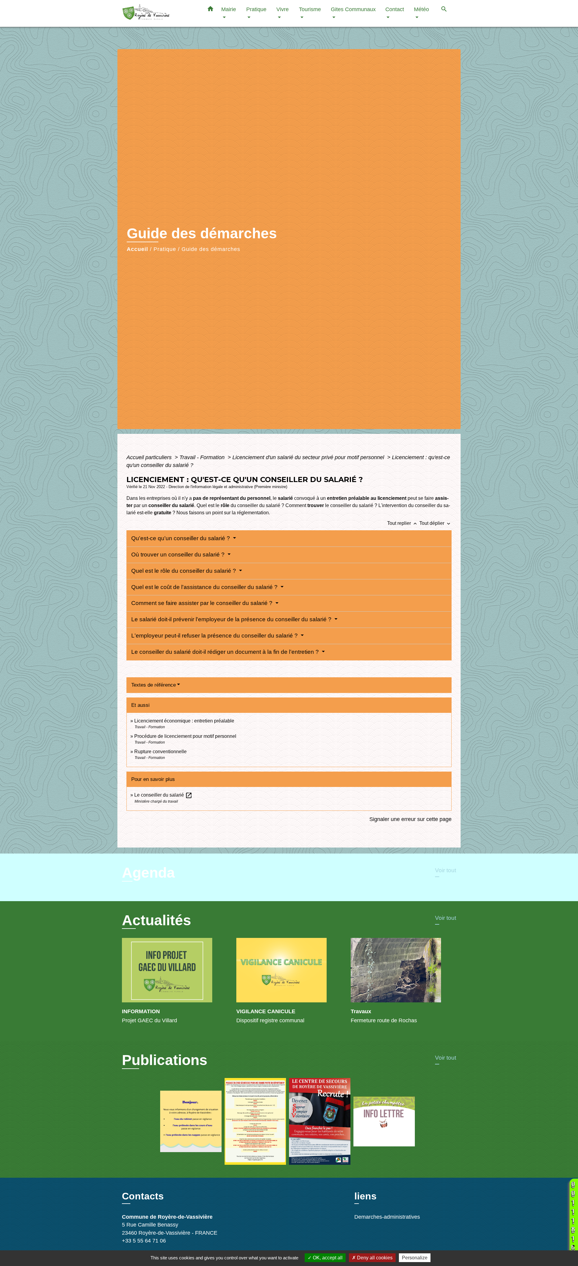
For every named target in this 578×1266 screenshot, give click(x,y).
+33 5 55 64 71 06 (144, 1241)
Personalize (414, 1257)
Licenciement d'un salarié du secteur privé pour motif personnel (309, 457)
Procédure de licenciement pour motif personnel (185, 736)
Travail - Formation (202, 457)
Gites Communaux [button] (353, 9)
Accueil (137, 249)
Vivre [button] (282, 9)
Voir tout (445, 870)
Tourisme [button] (310, 9)
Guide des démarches (211, 249)
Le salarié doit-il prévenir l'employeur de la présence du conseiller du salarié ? (232, 619)
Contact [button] (394, 9)
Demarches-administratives (387, 1217)
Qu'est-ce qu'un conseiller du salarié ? (181, 538)
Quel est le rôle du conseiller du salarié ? (184, 571)
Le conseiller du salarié (163, 795)
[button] (210, 10)
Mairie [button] (228, 9)
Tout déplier (435, 523)
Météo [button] (421, 9)
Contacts (143, 1196)
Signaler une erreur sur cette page (410, 819)
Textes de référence (153, 685)
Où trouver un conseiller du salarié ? (178, 554)
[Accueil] (159, 13)
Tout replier (402, 523)
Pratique (165, 249)
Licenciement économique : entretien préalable (184, 720)
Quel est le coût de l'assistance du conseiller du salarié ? (205, 587)
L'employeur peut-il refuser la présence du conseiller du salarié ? (215, 635)
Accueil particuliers (149, 457)
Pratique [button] (256, 9)
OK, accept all (327, 1257)
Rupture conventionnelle (160, 751)
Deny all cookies (374, 1257)
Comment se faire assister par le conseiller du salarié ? (202, 603)
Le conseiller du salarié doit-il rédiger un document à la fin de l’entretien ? (225, 652)
